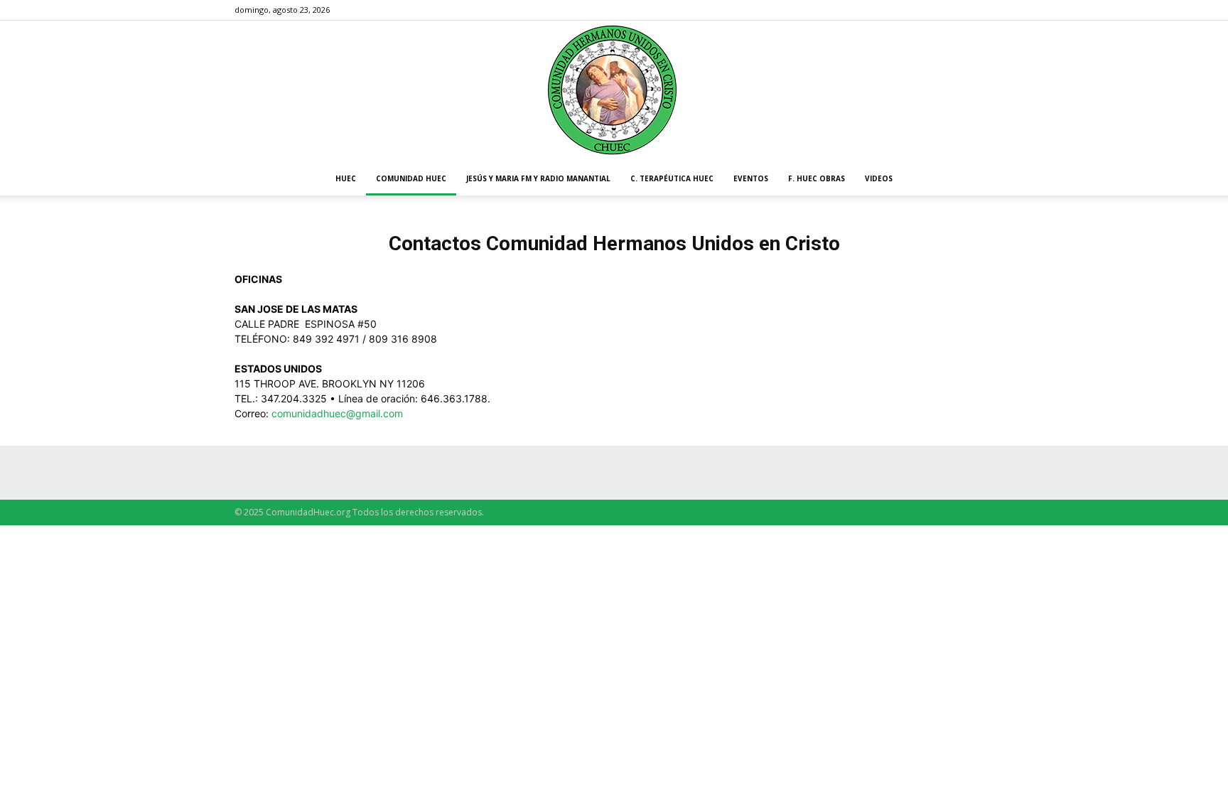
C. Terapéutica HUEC (671, 178)
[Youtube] (982, 10)
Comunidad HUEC (411, 178)
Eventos (750, 178)
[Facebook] (959, 10)
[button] (976, 179)
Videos (879, 178)
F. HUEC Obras (816, 178)
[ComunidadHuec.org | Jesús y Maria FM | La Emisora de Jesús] (614, 91)
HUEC (345, 178)
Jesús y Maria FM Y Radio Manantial (538, 178)
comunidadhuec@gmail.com (337, 413)
